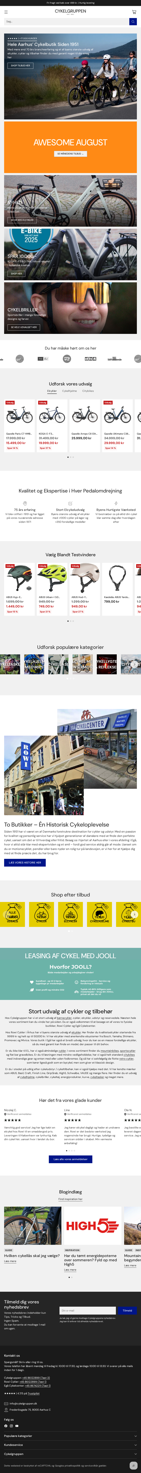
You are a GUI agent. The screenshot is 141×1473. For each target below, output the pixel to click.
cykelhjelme (27, 1077)
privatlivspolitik (72, 1465)
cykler (62, 1051)
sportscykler (127, 1051)
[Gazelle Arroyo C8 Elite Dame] (84, 414)
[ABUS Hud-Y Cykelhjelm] (84, 578)
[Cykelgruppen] (70, 12)
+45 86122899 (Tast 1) (33, 1381)
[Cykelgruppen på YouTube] (17, 1426)
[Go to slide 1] (67, 678)
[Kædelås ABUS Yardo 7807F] (117, 578)
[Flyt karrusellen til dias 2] (70, 457)
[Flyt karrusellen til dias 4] (74, 1150)
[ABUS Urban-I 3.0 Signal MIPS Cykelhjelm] (52, 578)
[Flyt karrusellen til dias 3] (73, 457)
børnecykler (64, 1018)
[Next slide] (134, 664)
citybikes (129, 1054)
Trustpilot (34, 1393)
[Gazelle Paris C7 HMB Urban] (19, 414)
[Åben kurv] (134, 11)
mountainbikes (110, 1051)
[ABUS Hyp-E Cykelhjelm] (19, 578)
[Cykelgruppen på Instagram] (11, 1426)
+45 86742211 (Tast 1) (38, 1385)
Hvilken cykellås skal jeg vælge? (32, 1255)
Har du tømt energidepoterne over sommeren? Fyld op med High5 (90, 1260)
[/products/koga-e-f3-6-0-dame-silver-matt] (70, 254)
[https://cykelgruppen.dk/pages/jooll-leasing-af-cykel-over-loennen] (70, 980)
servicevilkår (91, 1465)
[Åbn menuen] (5, 11)
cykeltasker (97, 1077)
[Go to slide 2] (70, 678)
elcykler (76, 1032)
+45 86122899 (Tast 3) (36, 1378)
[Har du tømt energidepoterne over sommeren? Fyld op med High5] (92, 1226)
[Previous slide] (6, 664)
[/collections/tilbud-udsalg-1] (70, 76)
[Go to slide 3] (73, 678)
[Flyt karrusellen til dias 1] (68, 457)
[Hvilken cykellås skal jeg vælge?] (32, 1226)
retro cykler (126, 1058)
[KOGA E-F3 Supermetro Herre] (52, 414)
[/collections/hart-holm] (70, 308)
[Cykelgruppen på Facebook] (6, 1426)
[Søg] (133, 21)
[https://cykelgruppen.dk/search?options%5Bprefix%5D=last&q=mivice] (70, 201)
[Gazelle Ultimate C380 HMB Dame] (117, 414)
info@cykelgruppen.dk (23, 1403)
